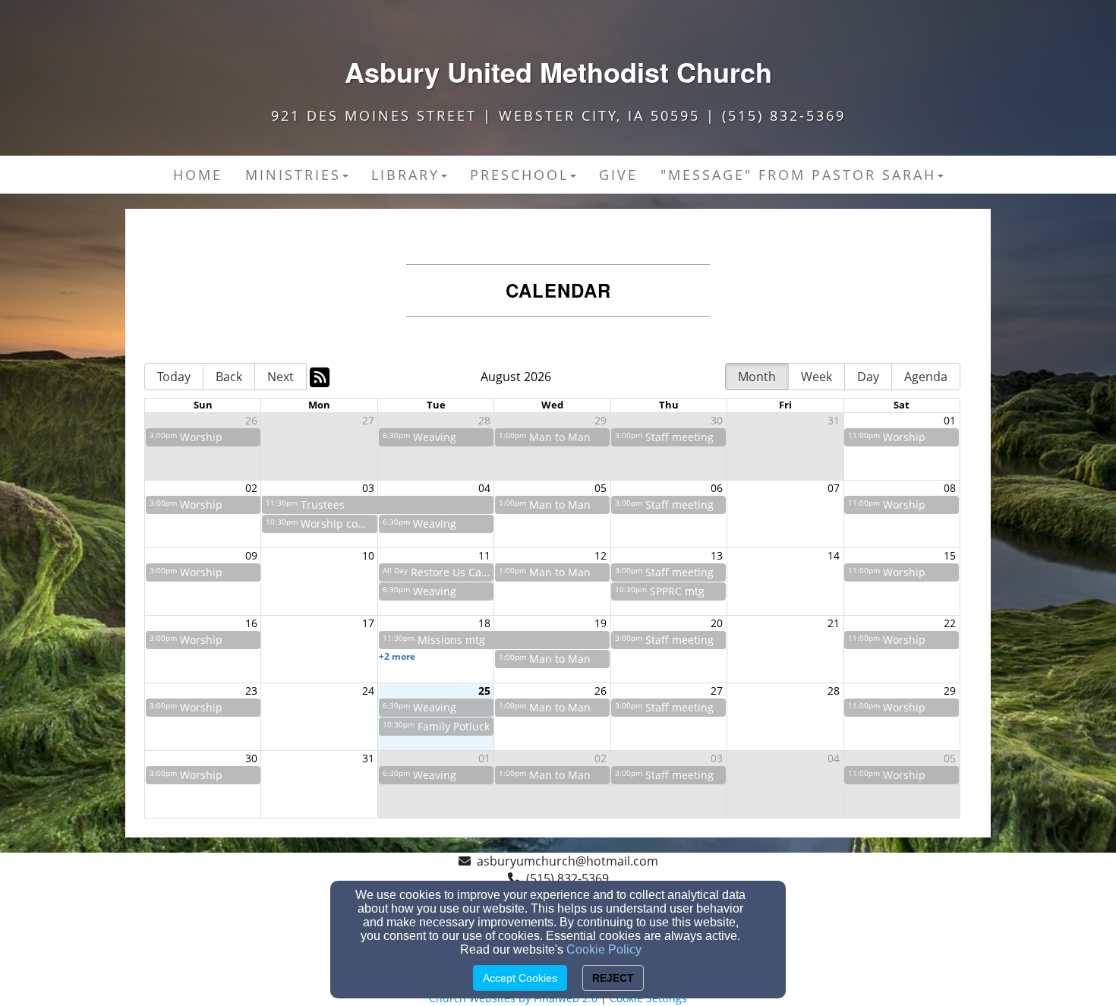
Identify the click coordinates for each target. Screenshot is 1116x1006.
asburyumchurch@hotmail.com (567, 861)
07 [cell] (834, 488)
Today (174, 376)
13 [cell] (717, 555)
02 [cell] (251, 488)
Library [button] (405, 175)
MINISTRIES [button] (293, 175)
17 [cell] (368, 623)
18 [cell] (484, 623)
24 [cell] (368, 690)
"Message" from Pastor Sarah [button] (798, 175)
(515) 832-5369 (567, 878)
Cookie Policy (604, 949)
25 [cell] (484, 690)
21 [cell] (834, 623)
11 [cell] (484, 555)
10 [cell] (368, 555)
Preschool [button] (519, 175)
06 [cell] (717, 488)
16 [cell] (251, 623)
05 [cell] (600, 488)
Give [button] (618, 175)
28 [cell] (484, 420)
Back (229, 376)
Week (816, 376)
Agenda (925, 376)
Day (868, 376)
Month (757, 376)
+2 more (397, 656)
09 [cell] (251, 555)
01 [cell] (950, 420)
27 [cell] (368, 420)
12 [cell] (600, 555)
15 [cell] (950, 555)
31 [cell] (834, 420)
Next (280, 376)
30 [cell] (717, 420)
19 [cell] (600, 623)
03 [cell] (368, 488)
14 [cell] (834, 555)
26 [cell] (251, 420)
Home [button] (197, 175)
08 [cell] (950, 488)
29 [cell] (600, 420)
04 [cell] (484, 488)
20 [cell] (717, 623)
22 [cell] (950, 623)
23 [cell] (251, 690)
